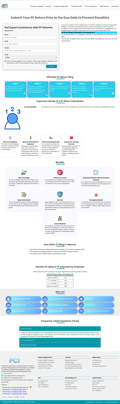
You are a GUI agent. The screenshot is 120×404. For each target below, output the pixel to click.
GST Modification (43, 385)
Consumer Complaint (37, 6)
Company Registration (60, 6)
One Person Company (45, 364)
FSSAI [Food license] (71, 360)
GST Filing (41, 383)
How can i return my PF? (28, 340)
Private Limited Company (46, 360)
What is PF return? (26, 328)
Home (4, 397)
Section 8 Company (44, 368)
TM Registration (97, 360)
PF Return (68, 385)
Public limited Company (45, 366)
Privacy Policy (99, 402)
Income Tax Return (71, 389)
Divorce (94, 385)
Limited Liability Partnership (46, 362)
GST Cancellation (43, 387)
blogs (22, 397)
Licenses (48, 6)
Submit (51, 66)
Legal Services (104, 6)
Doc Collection (96, 390)
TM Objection (96, 362)
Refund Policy (90, 402)
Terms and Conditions (111, 402)
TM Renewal (96, 364)
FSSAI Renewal (69, 362)
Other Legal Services (98, 389)
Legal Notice (96, 383)
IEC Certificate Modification (73, 366)
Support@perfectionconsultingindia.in (14, 376)
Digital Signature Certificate (73, 368)
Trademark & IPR (76, 6)
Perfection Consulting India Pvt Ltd (13, 378)
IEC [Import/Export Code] (73, 364)
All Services (115, 6)
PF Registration (69, 383)
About (10, 397)
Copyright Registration (99, 366)
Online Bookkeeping (71, 387)
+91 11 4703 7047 (8, 373)
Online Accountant (71, 381)
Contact (16, 397)
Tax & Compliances (90, 6)
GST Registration (43, 381)
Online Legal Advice (98, 381)
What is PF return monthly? (29, 345)
